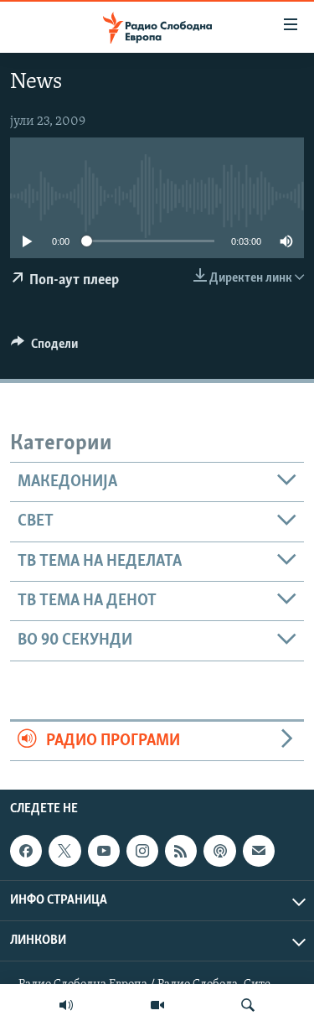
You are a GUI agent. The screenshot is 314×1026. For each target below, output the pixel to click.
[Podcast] (219, 851)
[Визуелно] (157, 1005)
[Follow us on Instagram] (142, 851)
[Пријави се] (259, 851)
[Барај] (248, 1005)
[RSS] (181, 851)
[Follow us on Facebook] (26, 851)
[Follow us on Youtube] (104, 851)
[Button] (44, 348)
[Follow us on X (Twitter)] (64, 851)
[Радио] (66, 1005)
